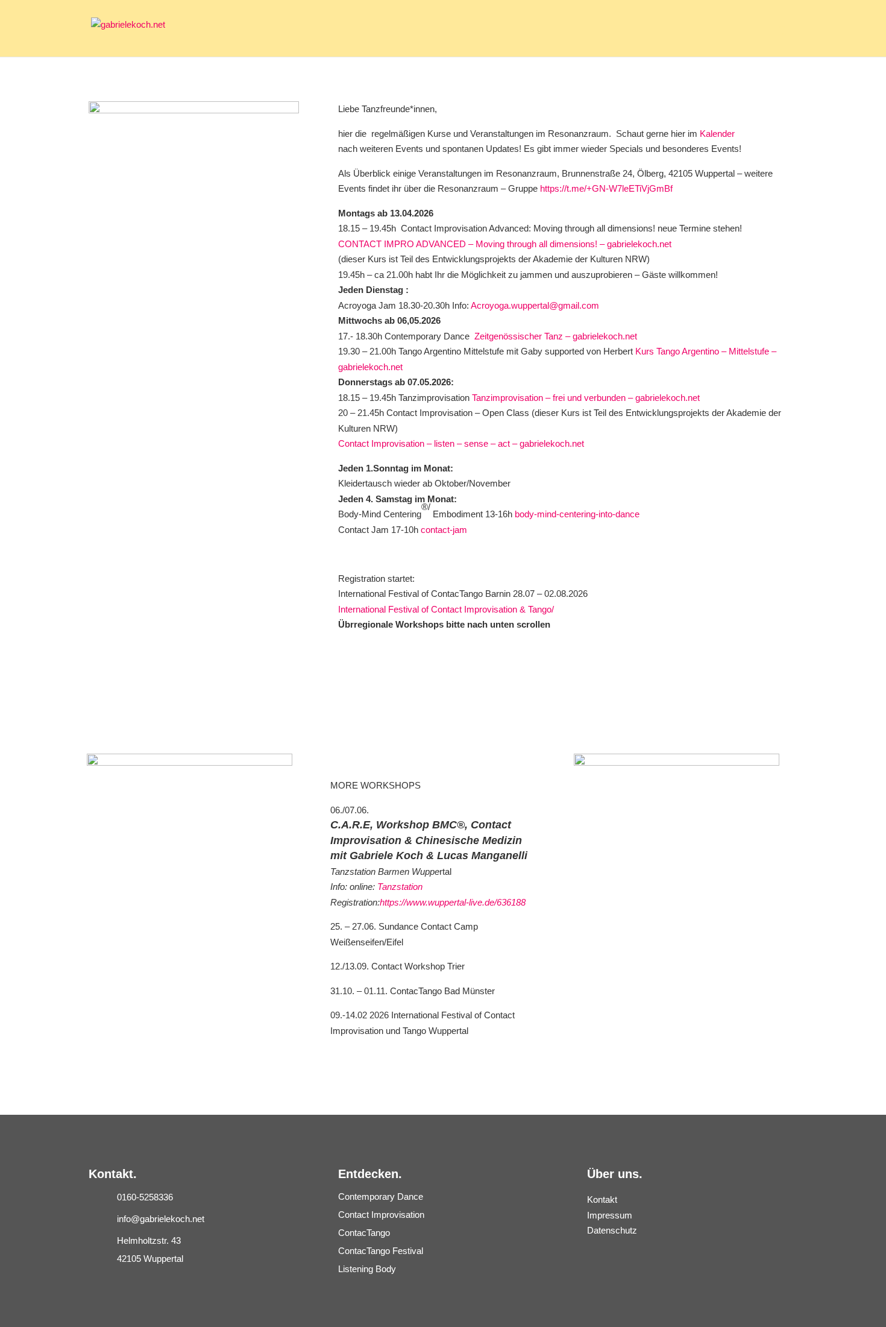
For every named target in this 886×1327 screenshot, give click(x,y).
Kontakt (602, 1199)
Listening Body (367, 1269)
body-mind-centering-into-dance (577, 514)
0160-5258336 (145, 1197)
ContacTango (364, 1233)
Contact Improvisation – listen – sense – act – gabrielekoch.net (461, 443)
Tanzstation (400, 886)
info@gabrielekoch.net (160, 1219)
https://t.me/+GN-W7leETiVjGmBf (606, 188)
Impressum (609, 1215)
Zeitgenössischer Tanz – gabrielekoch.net (555, 336)
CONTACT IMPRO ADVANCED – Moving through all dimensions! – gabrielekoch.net (504, 244)
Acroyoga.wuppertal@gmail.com (535, 305)
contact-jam (444, 530)
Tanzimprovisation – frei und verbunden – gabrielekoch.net (586, 397)
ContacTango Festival (380, 1251)
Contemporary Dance (380, 1196)
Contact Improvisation (381, 1214)
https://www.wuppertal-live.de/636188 (453, 902)
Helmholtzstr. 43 (149, 1240)
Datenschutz (612, 1230)
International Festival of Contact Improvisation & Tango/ (446, 609)
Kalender (717, 133)
